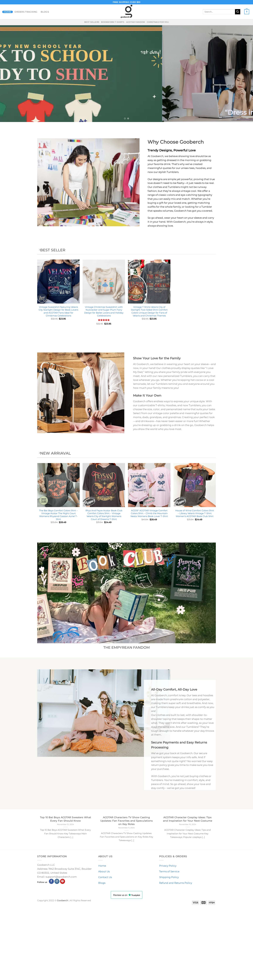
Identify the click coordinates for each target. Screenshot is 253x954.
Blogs (45, 12)
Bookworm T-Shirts (112, 22)
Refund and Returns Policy (175, 882)
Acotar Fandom (135, 22)
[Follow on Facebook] (51, 881)
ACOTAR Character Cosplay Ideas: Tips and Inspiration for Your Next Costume (187, 819)
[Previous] (8, 73)
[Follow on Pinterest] (62, 881)
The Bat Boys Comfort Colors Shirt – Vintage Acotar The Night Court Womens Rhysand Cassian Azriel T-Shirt (58, 515)
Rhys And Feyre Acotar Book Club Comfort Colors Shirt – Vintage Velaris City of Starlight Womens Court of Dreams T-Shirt (104, 515)
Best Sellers (91, 22)
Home (7, 12)
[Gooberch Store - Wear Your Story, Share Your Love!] (126, 11)
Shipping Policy (169, 877)
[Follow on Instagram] (57, 881)
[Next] (244, 73)
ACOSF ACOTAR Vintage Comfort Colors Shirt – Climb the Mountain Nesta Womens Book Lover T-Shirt (149, 513)
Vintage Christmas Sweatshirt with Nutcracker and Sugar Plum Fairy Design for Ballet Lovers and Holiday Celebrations (103, 311)
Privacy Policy (167, 865)
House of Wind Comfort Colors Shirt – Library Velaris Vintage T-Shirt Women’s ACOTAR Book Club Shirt (194, 513)
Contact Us (105, 877)
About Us (104, 871)
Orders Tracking (25, 12)
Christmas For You (158, 22)
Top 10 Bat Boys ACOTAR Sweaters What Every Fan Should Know (65, 819)
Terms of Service (169, 871)
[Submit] (237, 11)
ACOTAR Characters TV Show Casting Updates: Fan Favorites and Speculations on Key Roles (126, 820)
